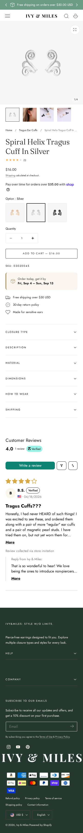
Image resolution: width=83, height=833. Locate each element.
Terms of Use (46, 737)
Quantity (11, 228)
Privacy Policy (62, 737)
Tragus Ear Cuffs (28, 130)
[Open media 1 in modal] (75, 30)
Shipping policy (14, 805)
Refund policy (13, 798)
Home (9, 130)
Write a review (30, 465)
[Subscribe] (72, 726)
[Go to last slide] (6, 5)
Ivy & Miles (22, 825)
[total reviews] (41, 160)
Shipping (10, 175)
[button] (7, 16)
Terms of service (53, 798)
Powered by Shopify (40, 825)
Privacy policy (32, 798)
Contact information (37, 805)
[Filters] (61, 465)
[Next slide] (77, 5)
